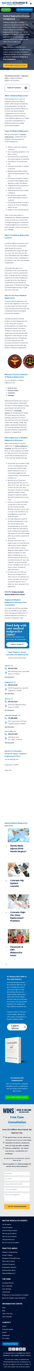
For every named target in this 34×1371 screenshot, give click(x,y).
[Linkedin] (24, 1349)
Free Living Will (7, 1317)
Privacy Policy (25, 1355)
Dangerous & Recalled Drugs (11, 1258)
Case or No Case (7, 1314)
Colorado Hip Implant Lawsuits (17, 883)
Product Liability (7, 1255)
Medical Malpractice (8, 1273)
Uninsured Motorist (8, 1239)
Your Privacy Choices (10, 1344)
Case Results (6, 1292)
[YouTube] (20, 1349)
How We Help (6, 1289)
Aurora (4, 1326)
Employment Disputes (9, 1267)
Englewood (5, 1335)
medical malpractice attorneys (16, 447)
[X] (17, 1349)
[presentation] (18, 835)
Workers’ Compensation (9, 1252)
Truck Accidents (7, 1227)
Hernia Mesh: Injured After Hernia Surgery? (18, 850)
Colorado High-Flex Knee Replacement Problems (18, 916)
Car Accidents (6, 1224)
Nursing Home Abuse (8, 1270)
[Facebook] (10, 1349)
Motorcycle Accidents (9, 1233)
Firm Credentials (7, 1286)
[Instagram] (13, 1349)
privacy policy (25, 1367)
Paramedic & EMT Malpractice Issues (16, 951)
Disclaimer (15, 1355)
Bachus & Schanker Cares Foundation (14, 1298)
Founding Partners (8, 1283)
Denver (4, 1332)
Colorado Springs (7, 1329)
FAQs (4, 1308)
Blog (3, 1311)
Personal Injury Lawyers (12, 76)
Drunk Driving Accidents (9, 1230)
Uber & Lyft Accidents (9, 1236)
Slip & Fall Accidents (8, 1261)
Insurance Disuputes (8, 1264)
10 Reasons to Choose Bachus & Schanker (15, 1295)
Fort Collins (5, 1338)
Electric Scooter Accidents (10, 1242)
